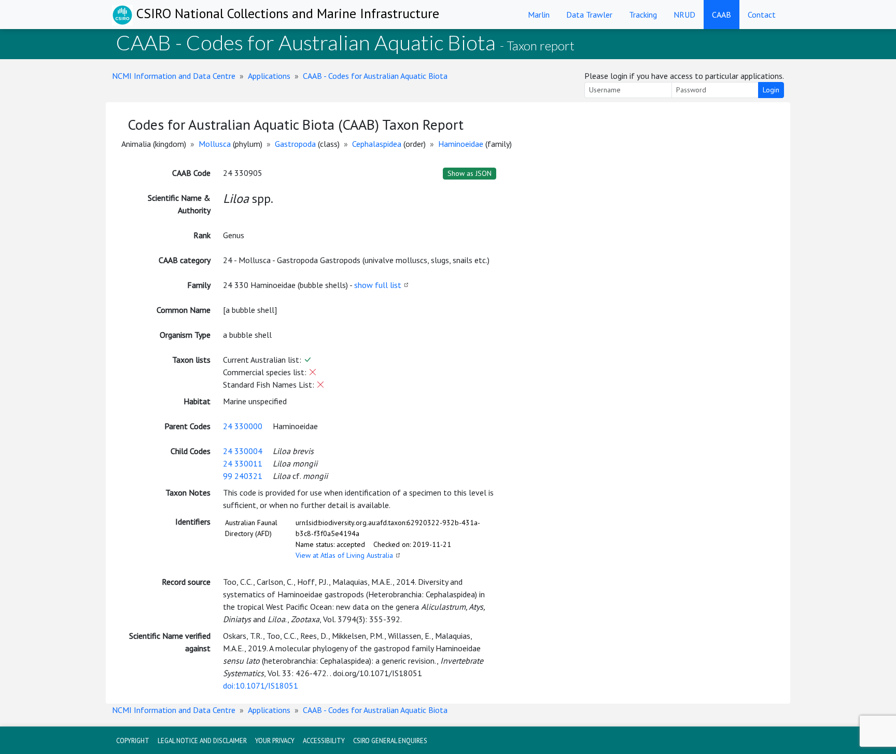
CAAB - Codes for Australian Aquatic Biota (375, 76)
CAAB (721, 14)
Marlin (539, 14)
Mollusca (215, 144)
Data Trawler (589, 14)
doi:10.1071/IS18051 (260, 685)
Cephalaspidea (376, 144)
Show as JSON (469, 173)
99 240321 (242, 476)
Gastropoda (295, 144)
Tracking (643, 14)
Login (771, 89)
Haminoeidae (460, 144)
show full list (377, 285)
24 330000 (242, 426)
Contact (762, 14)
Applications (269, 76)
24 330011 (242, 463)
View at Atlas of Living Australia (344, 555)
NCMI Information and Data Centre (173, 76)
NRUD (684, 14)
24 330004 (242, 451)
